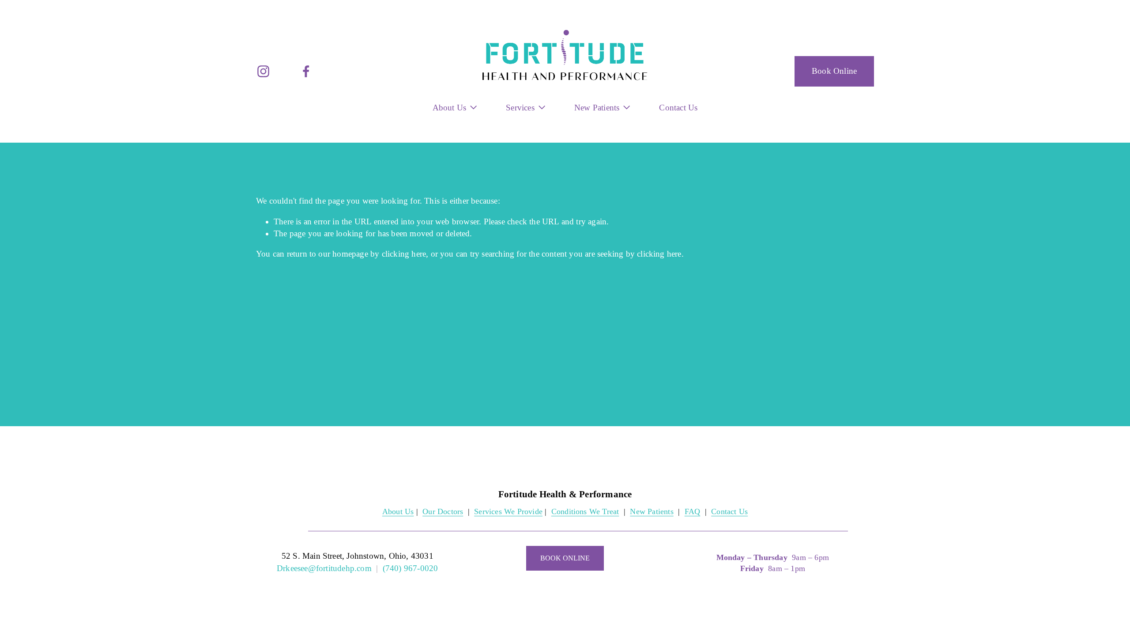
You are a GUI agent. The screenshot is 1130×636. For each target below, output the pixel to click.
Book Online (834, 71)
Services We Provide (508, 511)
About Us (398, 511)
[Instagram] (263, 71)
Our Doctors (442, 511)
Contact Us (678, 107)
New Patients (651, 511)
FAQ (693, 511)
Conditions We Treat (585, 511)
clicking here (404, 253)
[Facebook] (306, 71)
